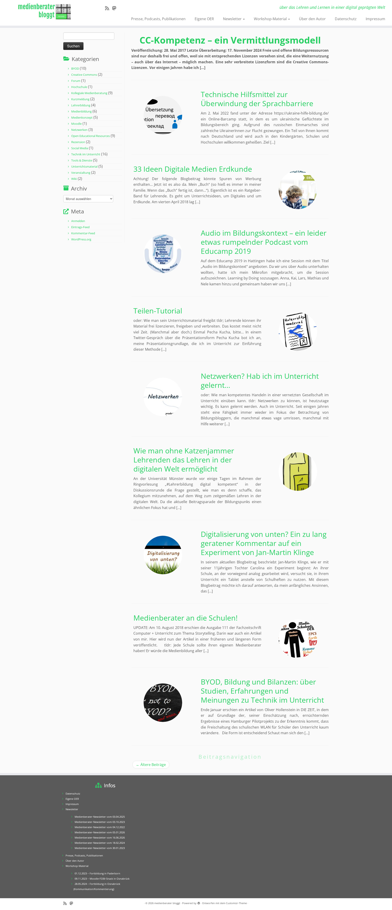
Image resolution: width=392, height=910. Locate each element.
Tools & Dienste (81, 160)
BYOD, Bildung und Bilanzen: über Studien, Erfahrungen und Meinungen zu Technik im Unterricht (262, 691)
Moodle (76, 124)
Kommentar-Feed (83, 233)
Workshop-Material (271, 18)
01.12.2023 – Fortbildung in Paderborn (97, 873)
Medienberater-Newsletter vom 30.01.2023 (100, 848)
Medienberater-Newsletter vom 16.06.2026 (100, 837)
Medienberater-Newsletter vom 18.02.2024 (100, 842)
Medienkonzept (82, 117)
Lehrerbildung (80, 105)
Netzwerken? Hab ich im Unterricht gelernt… (260, 380)
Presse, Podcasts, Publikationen (158, 18)
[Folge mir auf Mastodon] (115, 8)
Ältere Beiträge (151, 764)
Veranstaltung (80, 173)
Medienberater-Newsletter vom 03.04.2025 (100, 816)
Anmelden (78, 221)
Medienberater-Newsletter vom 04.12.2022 (100, 827)
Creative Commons (84, 75)
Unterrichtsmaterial (84, 166)
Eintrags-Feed (80, 227)
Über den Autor (312, 18)
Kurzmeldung (80, 99)
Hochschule (79, 87)
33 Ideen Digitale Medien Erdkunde (192, 169)
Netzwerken (79, 130)
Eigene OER (204, 18)
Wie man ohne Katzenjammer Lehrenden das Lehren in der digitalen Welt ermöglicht (183, 460)
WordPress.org (81, 239)
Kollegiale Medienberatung (89, 93)
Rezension (78, 142)
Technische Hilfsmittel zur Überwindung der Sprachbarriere (257, 98)
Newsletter (233, 18)
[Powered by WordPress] (198, 902)
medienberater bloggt (167, 903)
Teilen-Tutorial (157, 311)
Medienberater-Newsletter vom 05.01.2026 (100, 832)
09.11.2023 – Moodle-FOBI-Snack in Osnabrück (102, 878)
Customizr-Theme (236, 903)
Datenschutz (346, 18)
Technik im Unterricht (85, 154)
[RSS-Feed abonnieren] (108, 8)
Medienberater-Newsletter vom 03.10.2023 (100, 822)
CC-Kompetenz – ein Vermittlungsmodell (230, 40)
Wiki (74, 179)
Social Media (79, 148)
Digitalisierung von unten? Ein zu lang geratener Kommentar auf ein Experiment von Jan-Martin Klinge (263, 543)
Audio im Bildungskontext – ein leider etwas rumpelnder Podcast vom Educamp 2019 (263, 242)
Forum (75, 81)
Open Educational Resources (90, 136)
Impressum (375, 18)
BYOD (75, 68)
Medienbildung (81, 111)
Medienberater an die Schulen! (185, 618)
